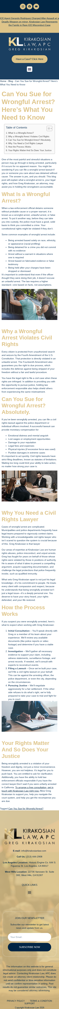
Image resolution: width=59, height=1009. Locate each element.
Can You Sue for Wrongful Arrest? (25, 808)
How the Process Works (19, 147)
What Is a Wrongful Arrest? (21, 133)
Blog (10, 81)
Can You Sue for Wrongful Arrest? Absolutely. (29, 140)
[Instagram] (23, 6)
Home (3, 81)
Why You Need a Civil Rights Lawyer (25, 143)
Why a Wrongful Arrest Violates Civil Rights (28, 137)
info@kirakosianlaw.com (33, 850)
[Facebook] (29, 6)
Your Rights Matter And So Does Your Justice (29, 150)
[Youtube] (36, 6)
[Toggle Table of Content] (47, 128)
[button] (29, 69)
